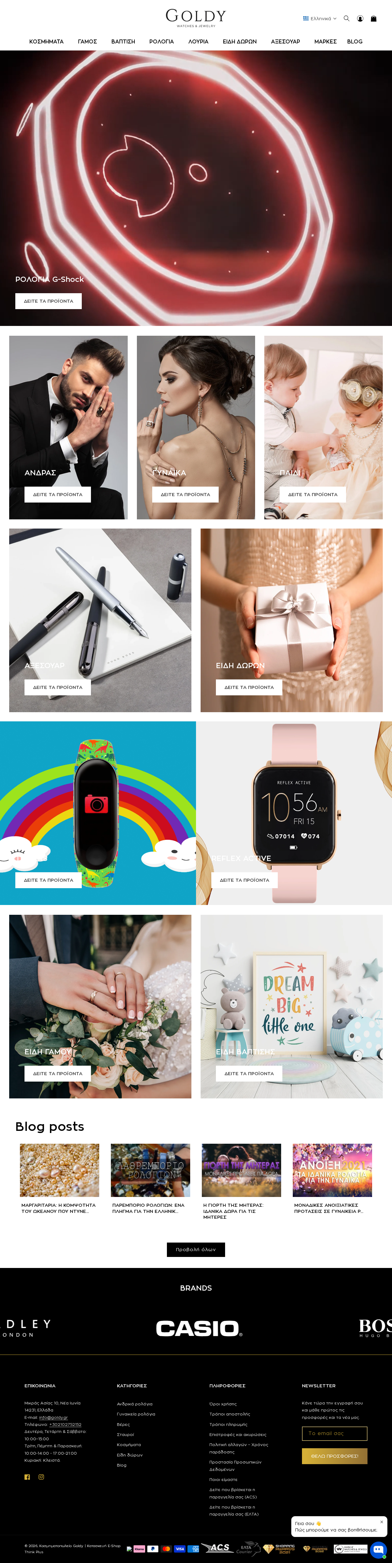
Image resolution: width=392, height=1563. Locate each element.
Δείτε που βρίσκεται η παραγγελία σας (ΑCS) (233, 1493)
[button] (48, 42)
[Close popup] (381, 1521)
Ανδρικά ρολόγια (135, 1404)
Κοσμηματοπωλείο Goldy (61, 1546)
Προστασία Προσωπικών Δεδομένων (235, 1465)
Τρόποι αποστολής (229, 1414)
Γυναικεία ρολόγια (136, 1414)
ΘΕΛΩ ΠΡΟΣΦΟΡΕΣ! (334, 1456)
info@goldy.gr (53, 1417)
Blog (121, 1465)
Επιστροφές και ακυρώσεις (237, 1434)
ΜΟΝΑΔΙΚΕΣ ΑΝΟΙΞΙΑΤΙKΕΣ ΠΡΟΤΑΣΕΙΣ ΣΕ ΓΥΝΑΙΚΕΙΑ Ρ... (328, 1208)
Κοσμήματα (129, 1444)
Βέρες (123, 1424)
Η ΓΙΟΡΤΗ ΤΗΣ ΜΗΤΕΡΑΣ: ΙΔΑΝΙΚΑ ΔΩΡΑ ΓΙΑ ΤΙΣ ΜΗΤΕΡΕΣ (233, 1211)
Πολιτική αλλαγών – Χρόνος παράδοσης (238, 1448)
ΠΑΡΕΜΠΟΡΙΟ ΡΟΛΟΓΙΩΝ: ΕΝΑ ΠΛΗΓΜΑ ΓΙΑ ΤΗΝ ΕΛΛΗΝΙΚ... (148, 1208)
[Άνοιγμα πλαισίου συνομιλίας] (378, 1550)
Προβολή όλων (196, 1249)
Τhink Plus (33, 1552)
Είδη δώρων (130, 1455)
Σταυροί (125, 1434)
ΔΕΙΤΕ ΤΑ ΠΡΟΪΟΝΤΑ (48, 301)
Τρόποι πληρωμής (228, 1424)
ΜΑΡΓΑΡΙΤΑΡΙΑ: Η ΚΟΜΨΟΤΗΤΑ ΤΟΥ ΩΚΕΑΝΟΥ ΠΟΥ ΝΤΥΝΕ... (58, 1208)
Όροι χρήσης (223, 1404)
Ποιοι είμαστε (223, 1479)
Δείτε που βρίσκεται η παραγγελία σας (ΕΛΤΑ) (234, 1510)
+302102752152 (65, 1424)
